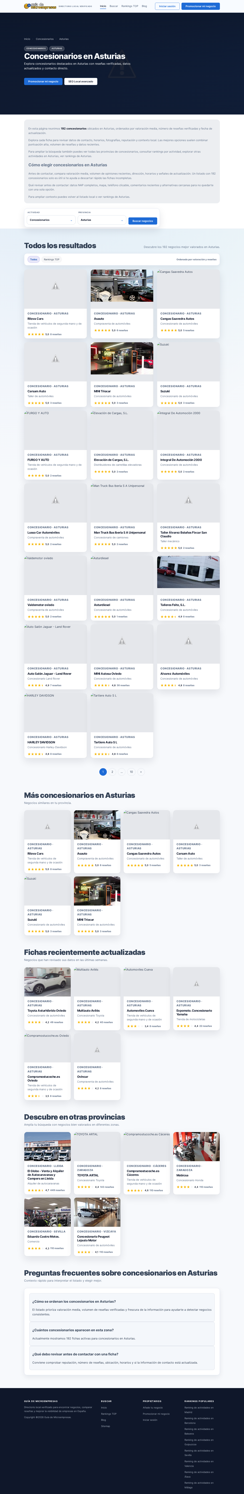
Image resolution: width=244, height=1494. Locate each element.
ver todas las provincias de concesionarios (110, 151)
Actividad (34, 212)
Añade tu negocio (153, 1407)
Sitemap (105, 1426)
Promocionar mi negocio (201, 6)
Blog (144, 6)
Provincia (84, 212)
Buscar (114, 6)
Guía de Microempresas (57, 1417)
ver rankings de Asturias (75, 156)
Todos (33, 259)
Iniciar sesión (167, 6)
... (122, 772)
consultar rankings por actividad (160, 151)
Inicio (103, 6)
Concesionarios (45, 39)
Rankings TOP (129, 6)
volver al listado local (81, 196)
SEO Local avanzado (80, 81)
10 (131, 772)
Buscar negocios (143, 220)
